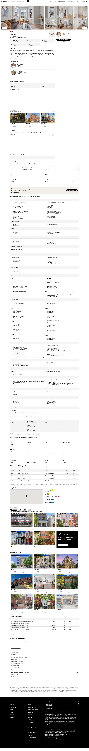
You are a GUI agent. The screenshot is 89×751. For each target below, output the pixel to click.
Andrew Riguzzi (65, 33)
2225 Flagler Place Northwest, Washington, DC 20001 (20, 625)
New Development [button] (70, 1)
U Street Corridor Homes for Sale (16, 646)
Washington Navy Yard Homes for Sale (17, 661)
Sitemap (29, 740)
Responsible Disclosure (53, 713)
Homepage (12, 132)
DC (15, 132)
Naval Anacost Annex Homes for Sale (17, 663)
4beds (11, 36)
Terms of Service (65, 711)
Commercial (30, 730)
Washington (25, 132)
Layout (29, 509)
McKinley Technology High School (24, 480)
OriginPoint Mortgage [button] (23, 163)
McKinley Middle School (22, 475)
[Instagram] (78, 701)
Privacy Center (71, 711)
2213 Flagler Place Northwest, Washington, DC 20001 (20, 627)
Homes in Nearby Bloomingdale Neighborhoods (21, 641)
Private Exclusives (31, 705)
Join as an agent (13, 710)
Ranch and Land (31, 735)
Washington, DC (20, 37)
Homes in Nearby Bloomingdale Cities (19, 657)
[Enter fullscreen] (53, 135)
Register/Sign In (85, 1)
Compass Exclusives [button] (61, 1)
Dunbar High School (21, 478)
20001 (24, 37)
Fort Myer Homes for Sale (15, 665)
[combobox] (17, 1)
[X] (78, 706)
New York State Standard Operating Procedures (52, 738)
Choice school (50, 480)
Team (11, 705)
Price (20, 509)
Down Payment (48, 179)
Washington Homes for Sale (15, 659)
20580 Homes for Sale (14, 676)
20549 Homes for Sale (14, 678)
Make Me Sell (30, 714)
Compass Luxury (31, 715)
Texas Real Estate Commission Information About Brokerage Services (56, 734)
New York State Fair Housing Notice (51, 737)
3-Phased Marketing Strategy (33, 709)
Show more (13, 654)
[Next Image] (23, 118)
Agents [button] (77, 1)
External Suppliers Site (32, 737)
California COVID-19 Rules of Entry (59, 714)
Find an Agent (30, 717)
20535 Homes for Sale (14, 680)
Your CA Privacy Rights (71, 714)
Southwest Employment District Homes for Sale (18, 650)
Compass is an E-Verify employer (64, 713)
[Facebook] (78, 704)
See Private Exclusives (63, 544)
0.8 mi (74, 478)
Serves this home (51, 473)
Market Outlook (30, 710)
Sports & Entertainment (32, 732)
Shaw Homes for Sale (14, 652)
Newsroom (12, 717)
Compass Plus (30, 722)
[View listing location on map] (52, 34)
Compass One (30, 712)
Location (24, 509)
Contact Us (12, 714)
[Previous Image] (11, 118)
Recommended (14, 509)
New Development (31, 729)
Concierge (29, 704)
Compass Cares (30, 724)
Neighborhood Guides (32, 727)
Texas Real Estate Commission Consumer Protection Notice (54, 735)
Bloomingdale (30, 132)
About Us (12, 704)
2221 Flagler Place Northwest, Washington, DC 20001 (20, 623)
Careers (11, 712)
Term (11, 174)
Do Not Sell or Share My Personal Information (53, 711)
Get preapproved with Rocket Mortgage (63, 41)
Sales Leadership (13, 707)
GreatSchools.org (26, 484)
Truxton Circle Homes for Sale (15, 648)
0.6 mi (74, 475)
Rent (53, 1)
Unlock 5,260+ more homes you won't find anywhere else (66, 538)
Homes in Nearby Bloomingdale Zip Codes (20, 672)
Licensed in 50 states (49, 744)
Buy (51, 1)
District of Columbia (19, 132)
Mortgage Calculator (31, 719)
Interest (46, 174)
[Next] (87, 18)
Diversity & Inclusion (31, 725)
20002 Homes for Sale (14, 674)
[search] (28, 1)
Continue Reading (13, 58)
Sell (56, 1)
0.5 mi (74, 473)
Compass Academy (31, 720)
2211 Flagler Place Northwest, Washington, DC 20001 (20, 629)
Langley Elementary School (23, 473)
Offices (11, 715)
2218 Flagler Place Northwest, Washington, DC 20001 (20, 631)
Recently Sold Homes (31, 738)
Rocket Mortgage (31, 163)
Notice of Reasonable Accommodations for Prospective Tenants (55, 739)
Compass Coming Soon (32, 707)
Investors (11, 709)
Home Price (12, 179)
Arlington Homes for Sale (15, 667)
